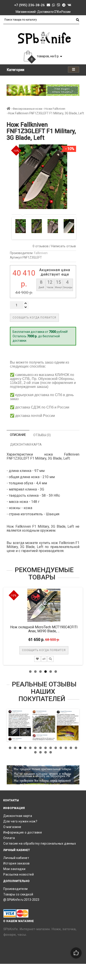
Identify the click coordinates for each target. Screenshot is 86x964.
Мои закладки (14, 869)
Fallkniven (41, 253)
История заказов (16, 863)
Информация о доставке (22, 832)
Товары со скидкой (18, 894)
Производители (15, 889)
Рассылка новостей (18, 874)
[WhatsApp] (53, 5)
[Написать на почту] (48, 5)
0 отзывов (40, 246)
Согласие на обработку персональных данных (39, 843)
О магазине (12, 827)
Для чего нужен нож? (20, 821)
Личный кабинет (16, 858)
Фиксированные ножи (27, 108)
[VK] (69, 5)
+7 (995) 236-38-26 (29, 5)
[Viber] (58, 5)
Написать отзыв (63, 246)
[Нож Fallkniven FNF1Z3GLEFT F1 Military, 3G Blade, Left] (21, 226)
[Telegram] (63, 5)
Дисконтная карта (17, 816)
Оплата (9, 838)
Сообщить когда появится (34, 317)
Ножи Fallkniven (55, 108)
